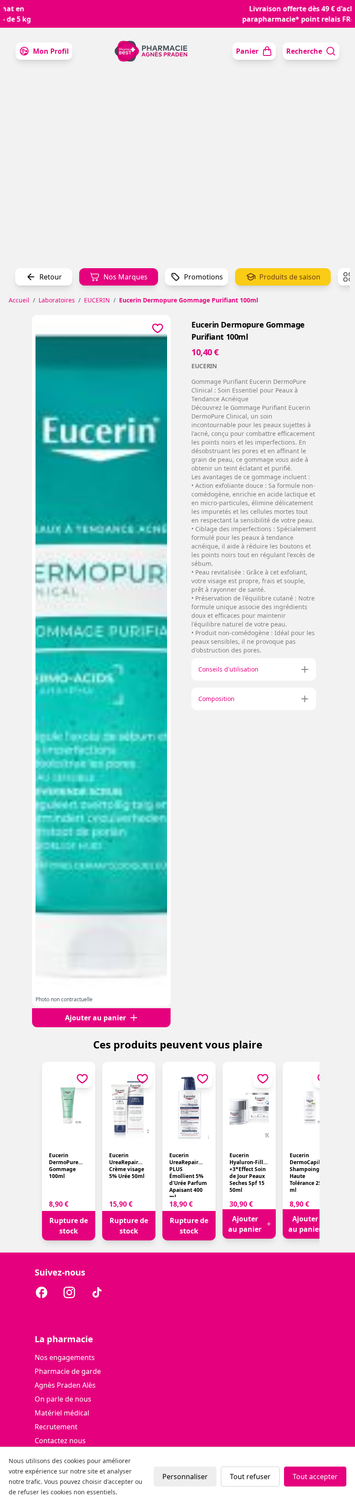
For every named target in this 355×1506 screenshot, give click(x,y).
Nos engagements (65, 1357)
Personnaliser (185, 1476)
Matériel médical (62, 1413)
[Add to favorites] (157, 328)
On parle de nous (63, 1399)
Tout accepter (315, 1476)
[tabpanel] (101, 657)
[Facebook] (41, 1293)
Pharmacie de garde (68, 1371)
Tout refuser (250, 1476)
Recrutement (56, 1426)
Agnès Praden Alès (65, 1385)
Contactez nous (60, 1440)
